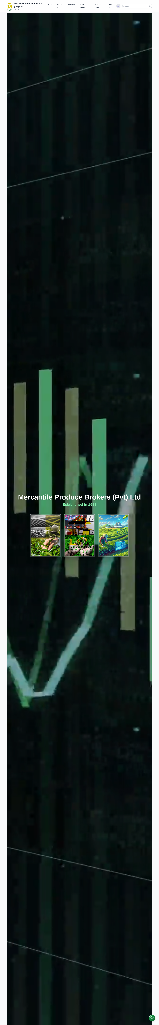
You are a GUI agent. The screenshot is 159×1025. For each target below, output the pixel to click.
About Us (59, 6)
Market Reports (83, 6)
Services (71, 5)
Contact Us (111, 6)
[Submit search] (149, 6)
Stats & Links (98, 6)
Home (49, 5)
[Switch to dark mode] (118, 6)
